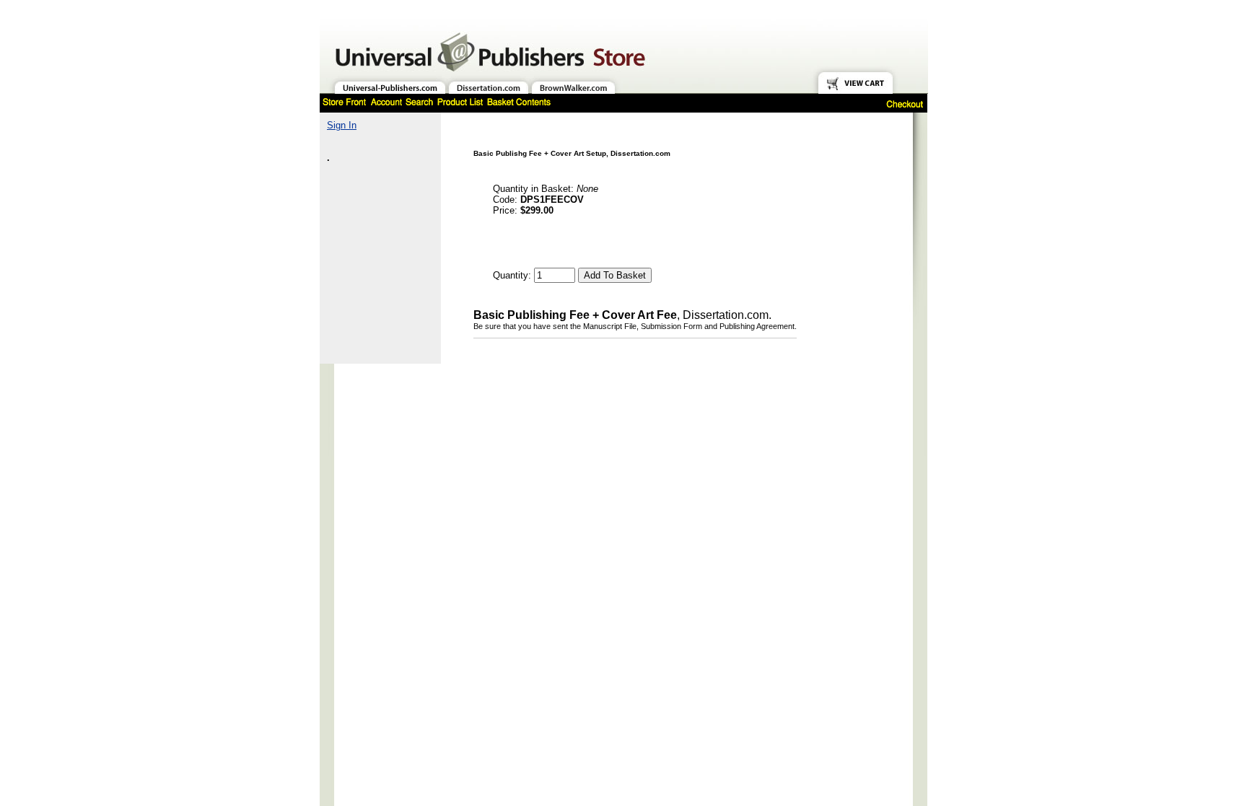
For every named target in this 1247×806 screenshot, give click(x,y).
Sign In (341, 125)
